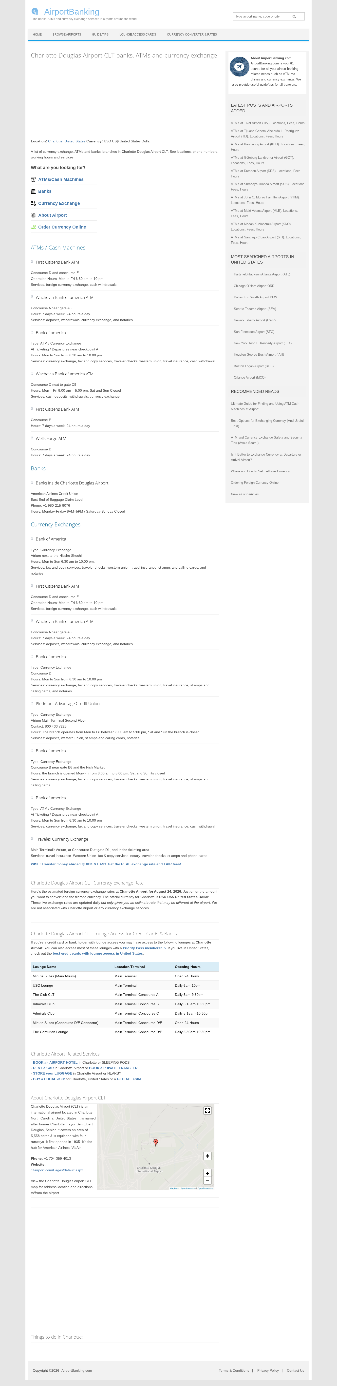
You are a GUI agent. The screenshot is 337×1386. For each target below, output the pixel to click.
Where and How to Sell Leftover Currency (260, 471)
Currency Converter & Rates (192, 34)
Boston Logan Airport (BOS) (254, 366)
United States (74, 141)
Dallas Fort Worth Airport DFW (255, 297)
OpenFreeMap (188, 1188)
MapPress (174, 1188)
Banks (45, 191)
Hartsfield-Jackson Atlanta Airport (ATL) (262, 274)
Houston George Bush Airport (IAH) (259, 354)
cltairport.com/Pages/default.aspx (57, 1170)
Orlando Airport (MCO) (249, 377)
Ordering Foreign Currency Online (255, 482)
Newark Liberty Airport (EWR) (255, 320)
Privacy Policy (268, 1370)
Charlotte (55, 141)
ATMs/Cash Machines (61, 179)
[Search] (294, 16)
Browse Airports (67, 34)
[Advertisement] (125, 99)
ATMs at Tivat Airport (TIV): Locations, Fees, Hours (268, 123)
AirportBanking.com (76, 1370)
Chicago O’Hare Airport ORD (254, 286)
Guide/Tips (100, 34)
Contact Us (295, 1370)
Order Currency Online (62, 227)
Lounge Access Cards (137, 34)
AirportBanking (70, 11)
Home (37, 34)
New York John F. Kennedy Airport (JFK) (263, 343)
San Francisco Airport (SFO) (254, 332)
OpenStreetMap (205, 1188)
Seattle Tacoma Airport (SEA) (255, 309)
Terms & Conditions (234, 1370)
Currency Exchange (59, 203)
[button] (156, 1143)
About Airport (52, 215)
